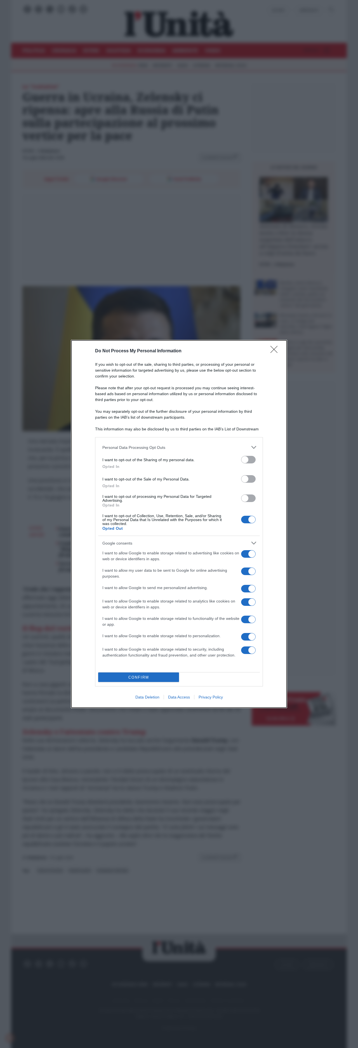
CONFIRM (138, 677)
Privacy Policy (211, 697)
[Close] (275, 351)
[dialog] (179, 524)
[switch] (248, 459)
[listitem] (179, 447)
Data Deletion (147, 697)
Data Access (179, 697)
